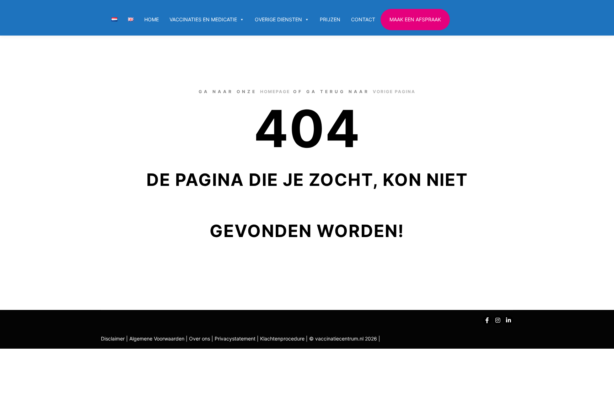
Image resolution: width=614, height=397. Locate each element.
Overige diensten (278, 19)
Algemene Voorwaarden (156, 339)
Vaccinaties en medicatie (203, 19)
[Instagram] (497, 320)
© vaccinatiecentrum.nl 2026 (343, 339)
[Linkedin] (508, 320)
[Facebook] (487, 320)
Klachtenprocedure (282, 339)
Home (151, 19)
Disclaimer (113, 339)
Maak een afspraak (415, 19)
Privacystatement (236, 339)
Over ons (200, 339)
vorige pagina (394, 91)
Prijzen (330, 19)
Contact (363, 19)
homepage (275, 91)
